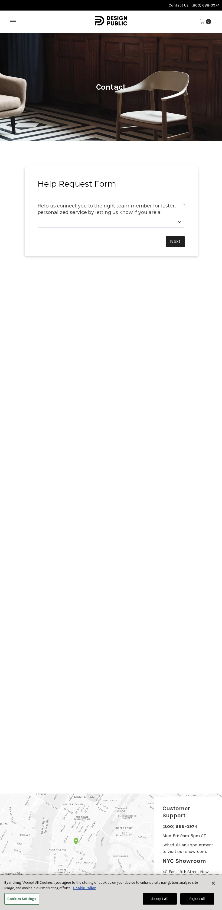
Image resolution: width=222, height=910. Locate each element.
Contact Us (179, 5)
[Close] (213, 883)
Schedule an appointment (187, 844)
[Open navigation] (13, 21)
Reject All (197, 899)
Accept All (159, 899)
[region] (111, 892)
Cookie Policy (84, 888)
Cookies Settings (21, 899)
